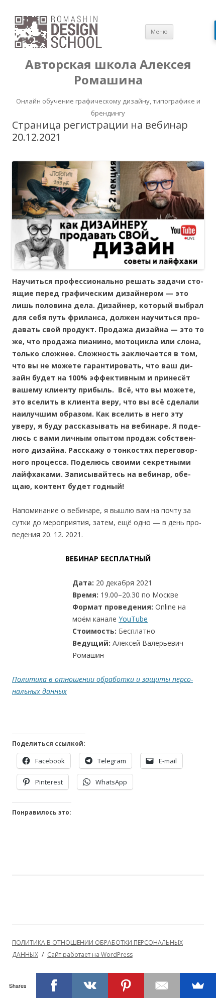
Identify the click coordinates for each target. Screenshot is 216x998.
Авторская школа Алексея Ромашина (108, 72)
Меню (159, 31)
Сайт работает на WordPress (90, 954)
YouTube (133, 619)
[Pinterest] (126, 985)
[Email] (162, 985)
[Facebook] (54, 985)
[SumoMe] (198, 985)
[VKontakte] (90, 985)
